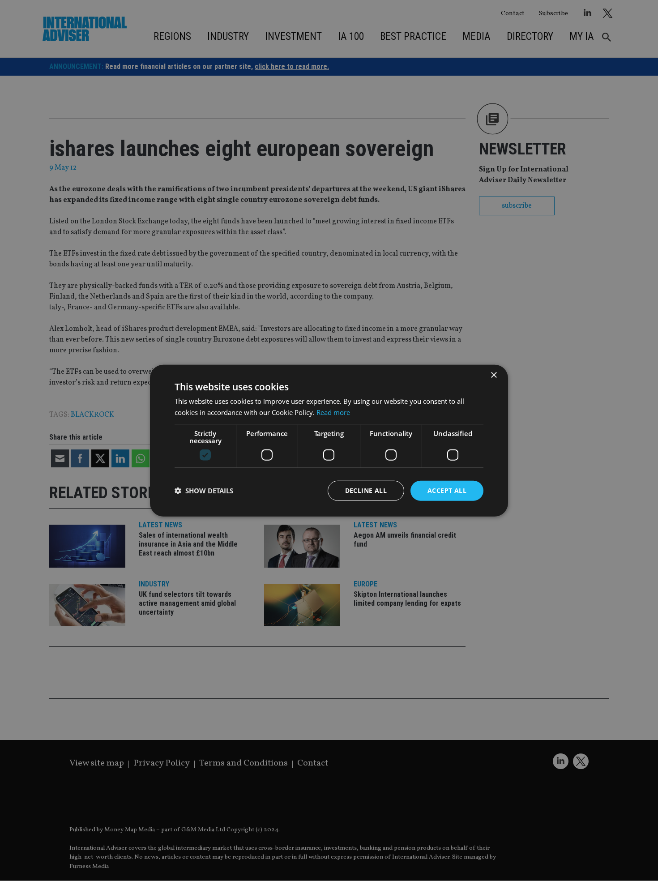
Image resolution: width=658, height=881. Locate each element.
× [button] (493, 375)
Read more (333, 412)
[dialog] (329, 440)
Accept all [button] (446, 490)
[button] (204, 491)
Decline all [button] (366, 490)
